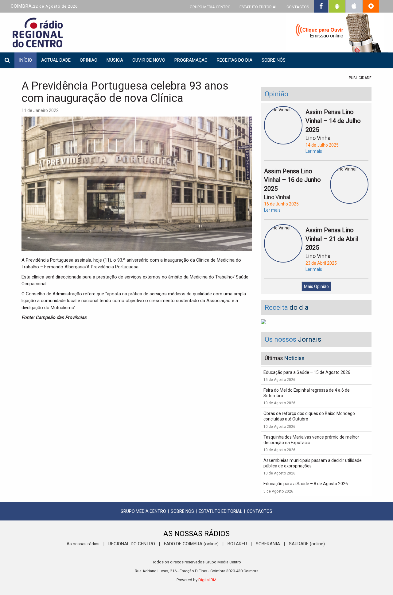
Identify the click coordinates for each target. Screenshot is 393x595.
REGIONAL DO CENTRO (131, 544)
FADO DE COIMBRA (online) (191, 544)
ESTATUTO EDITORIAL (258, 7)
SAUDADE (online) (307, 544)
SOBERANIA (268, 544)
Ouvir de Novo (148, 60)
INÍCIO (25, 60)
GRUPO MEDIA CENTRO (210, 7)
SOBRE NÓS (182, 511)
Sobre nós (274, 60)
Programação (191, 60)
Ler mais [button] (313, 151)
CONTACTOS (297, 7)
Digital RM (207, 580)
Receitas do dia (234, 60)
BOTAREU (237, 544)
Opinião (88, 60)
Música (115, 60)
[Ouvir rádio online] (335, 33)
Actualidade (56, 60)
